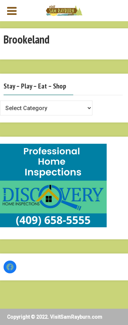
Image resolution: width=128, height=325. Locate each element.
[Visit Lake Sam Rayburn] (64, 10)
